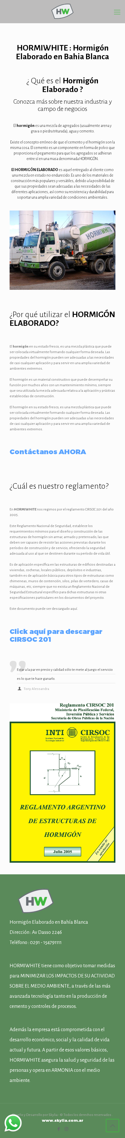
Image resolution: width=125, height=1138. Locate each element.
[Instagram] (66, 1128)
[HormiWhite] (62, 11)
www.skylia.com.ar (62, 1120)
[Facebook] (59, 1128)
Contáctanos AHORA (48, 451)
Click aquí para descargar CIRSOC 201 (56, 635)
